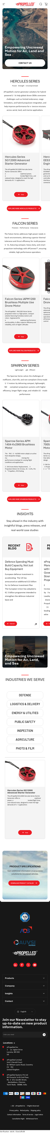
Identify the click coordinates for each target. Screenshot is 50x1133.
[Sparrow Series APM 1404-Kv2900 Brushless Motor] (21, 418)
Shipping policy (36, 1110)
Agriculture (25, 739)
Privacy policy (14, 1110)
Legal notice (39, 1115)
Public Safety (25, 721)
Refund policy (24, 1110)
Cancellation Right (18, 1119)
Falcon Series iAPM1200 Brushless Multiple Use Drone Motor (20, 302)
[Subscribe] (44, 1034)
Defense (25, 695)
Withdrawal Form (32, 1119)
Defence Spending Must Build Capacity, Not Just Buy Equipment (19, 565)
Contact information (14, 1115)
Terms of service (27, 1115)
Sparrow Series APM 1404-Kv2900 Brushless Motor (20, 444)
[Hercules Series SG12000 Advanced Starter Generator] (21, 134)
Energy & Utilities (25, 713)
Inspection (25, 730)
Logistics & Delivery (25, 704)
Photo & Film (25, 748)
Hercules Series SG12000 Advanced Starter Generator (17, 160)
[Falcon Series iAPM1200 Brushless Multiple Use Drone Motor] (21, 276)
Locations (8, 1042)
